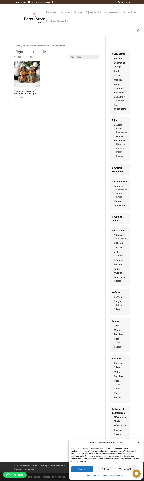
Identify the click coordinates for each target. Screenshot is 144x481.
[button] (138, 442)
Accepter (82, 469)
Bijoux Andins (93, 12)
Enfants (78, 12)
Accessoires (112, 12)
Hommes (65, 12)
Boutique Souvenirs (57, 21)
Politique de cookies (94, 476)
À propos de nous (22, 465)
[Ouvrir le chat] (137, 474)
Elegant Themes (32, 477)
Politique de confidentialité (113, 476)
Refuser (105, 469)
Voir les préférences (128, 469)
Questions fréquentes (24, 469)
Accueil (17, 46)
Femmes (51, 12)
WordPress (59, 477)
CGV (35, 465)
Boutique (26, 46)
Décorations (129, 12)
